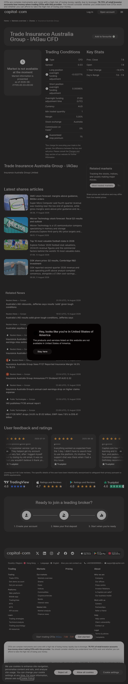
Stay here (42, 351)
